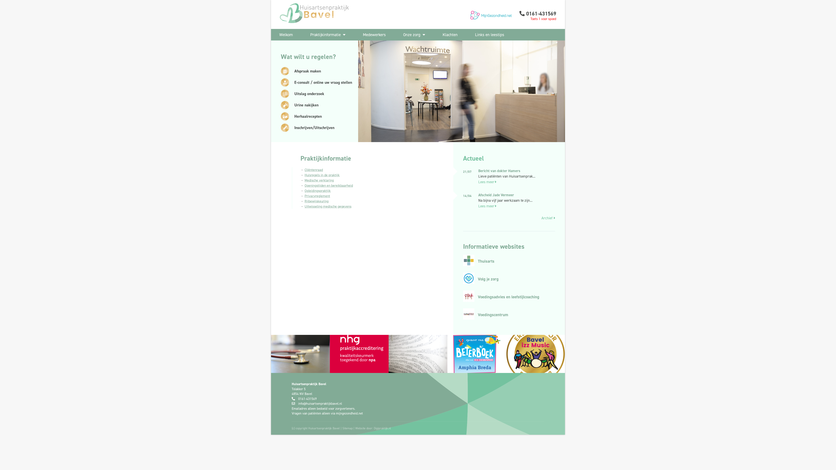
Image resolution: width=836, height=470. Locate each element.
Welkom (286, 34)
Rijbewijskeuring (317, 201)
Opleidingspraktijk (318, 190)
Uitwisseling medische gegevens (328, 206)
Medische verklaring (319, 180)
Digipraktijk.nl (382, 428)
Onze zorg (411, 34)
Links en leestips (489, 34)
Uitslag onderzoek (309, 93)
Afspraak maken (307, 71)
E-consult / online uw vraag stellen (323, 82)
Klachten (450, 34)
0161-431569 (541, 13)
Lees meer (486, 182)
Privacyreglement (317, 196)
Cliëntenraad (314, 170)
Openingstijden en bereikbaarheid (329, 185)
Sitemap (347, 428)
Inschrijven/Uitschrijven (314, 127)
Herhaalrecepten (308, 116)
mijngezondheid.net (349, 413)
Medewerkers (374, 34)
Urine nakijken (306, 104)
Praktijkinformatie (325, 34)
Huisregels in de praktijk (322, 175)
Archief (547, 218)
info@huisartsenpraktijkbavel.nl (320, 403)
